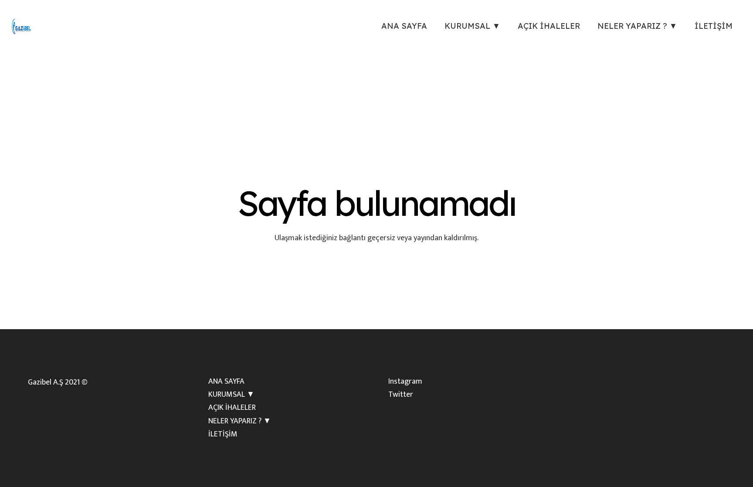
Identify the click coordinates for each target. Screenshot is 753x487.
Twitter (400, 394)
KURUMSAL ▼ (231, 394)
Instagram (405, 381)
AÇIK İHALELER (232, 407)
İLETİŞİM (222, 434)
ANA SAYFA (226, 381)
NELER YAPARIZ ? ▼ (239, 421)
